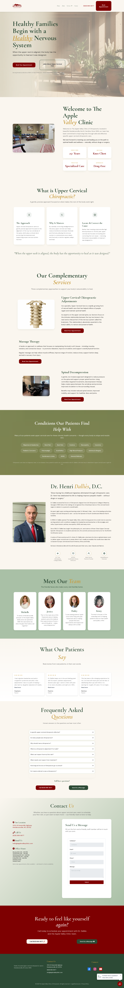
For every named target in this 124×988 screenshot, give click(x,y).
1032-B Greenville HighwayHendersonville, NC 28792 (22, 826)
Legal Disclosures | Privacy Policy (80, 984)
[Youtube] (101, 969)
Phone (72, 858)
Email (71, 849)
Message (72, 866)
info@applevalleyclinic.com (55, 972)
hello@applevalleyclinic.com (23, 843)
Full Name (73, 841)
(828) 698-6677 (88, 6)
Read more (17, 687)
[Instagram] (95, 969)
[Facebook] (89, 969)
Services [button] (69, 6)
